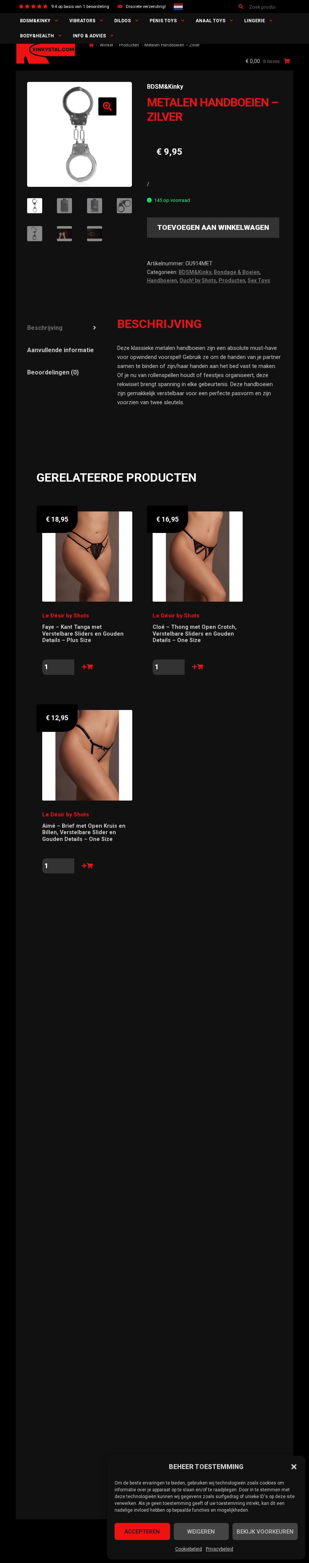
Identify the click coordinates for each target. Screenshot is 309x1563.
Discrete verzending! (146, 6)
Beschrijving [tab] (45, 327)
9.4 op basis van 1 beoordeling (80, 6)
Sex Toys (259, 280)
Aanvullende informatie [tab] (60, 350)
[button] (294, 1467)
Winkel (106, 45)
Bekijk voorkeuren (265, 1531)
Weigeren (201, 1531)
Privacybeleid (219, 1549)
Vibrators (82, 20)
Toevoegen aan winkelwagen (213, 227)
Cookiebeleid (188, 1549)
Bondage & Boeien (237, 272)
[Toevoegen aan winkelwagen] (87, 667)
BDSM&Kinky (35, 20)
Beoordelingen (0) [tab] (53, 372)
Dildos (122, 20)
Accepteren (142, 1531)
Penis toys (163, 20)
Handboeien (162, 280)
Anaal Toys (210, 20)
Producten (129, 45)
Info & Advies (89, 35)
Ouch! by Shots (197, 280)
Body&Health (37, 35)
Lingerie (254, 20)
